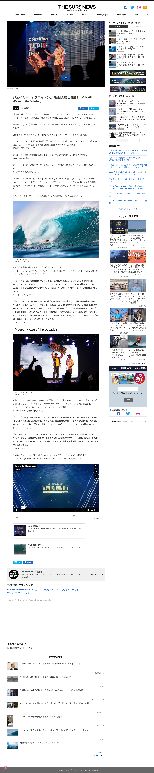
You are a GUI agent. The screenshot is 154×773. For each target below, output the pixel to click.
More (137, 15)
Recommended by (91, 755)
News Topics (20, 15)
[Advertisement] (56, 622)
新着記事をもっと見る (128, 209)
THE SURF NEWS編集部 (31, 572)
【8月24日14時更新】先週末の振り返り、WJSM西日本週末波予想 (126, 159)
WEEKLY (137, 26)
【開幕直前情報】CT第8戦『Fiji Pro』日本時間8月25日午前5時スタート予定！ (128, 151)
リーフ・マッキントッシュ (19, 593)
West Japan (121, 15)
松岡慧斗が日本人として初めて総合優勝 (41, 124)
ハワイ (75, 590)
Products (38, 15)
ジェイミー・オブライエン (44, 590)
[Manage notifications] (5, 768)
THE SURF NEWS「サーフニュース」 (70, 770)
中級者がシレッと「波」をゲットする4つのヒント (127, 180)
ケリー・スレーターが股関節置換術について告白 (128, 201)
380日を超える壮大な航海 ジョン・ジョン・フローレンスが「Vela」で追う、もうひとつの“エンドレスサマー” (128, 173)
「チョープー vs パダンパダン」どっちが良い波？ (127, 194)
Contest (69, 15)
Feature (54, 15)
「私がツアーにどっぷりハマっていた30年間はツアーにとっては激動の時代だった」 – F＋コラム (128, 166)
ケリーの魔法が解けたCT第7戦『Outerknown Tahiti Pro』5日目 (131, 57)
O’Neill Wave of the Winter (19, 590)
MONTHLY (118, 26)
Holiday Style (102, 15)
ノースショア (64, 590)
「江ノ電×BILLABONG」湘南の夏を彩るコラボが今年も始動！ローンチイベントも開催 (127, 187)
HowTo (85, 15)
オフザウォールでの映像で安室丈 (40, 196)
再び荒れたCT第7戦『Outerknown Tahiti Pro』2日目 (131, 65)
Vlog (21, 165)
